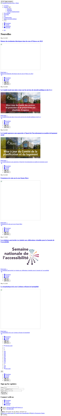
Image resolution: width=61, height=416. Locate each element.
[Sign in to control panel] (7, 413)
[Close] (2, 371)
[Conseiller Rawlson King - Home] (10, 3)
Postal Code (4, 390)
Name (2, 387)
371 (5, 363)
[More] (9, 7)
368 (5, 358)
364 (5, 353)
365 (5, 354)
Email (5, 389)
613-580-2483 (10, 409)
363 (5, 351)
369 (5, 360)
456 (5, 365)
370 (5, 361)
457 (5, 367)
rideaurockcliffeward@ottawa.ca (14, 407)
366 (5, 355)
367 (5, 357)
